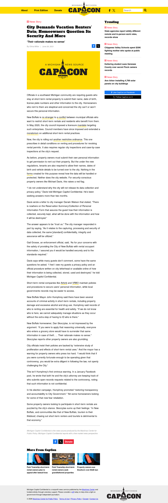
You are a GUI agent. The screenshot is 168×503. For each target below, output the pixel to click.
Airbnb (64, 282)
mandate (81, 125)
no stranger (48, 117)
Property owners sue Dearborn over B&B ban (87, 468)
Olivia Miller (34, 46)
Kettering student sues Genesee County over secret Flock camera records (121, 67)
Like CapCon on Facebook (123, 92)
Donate (58, 10)
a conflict (61, 117)
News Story (35, 21)
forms (30, 173)
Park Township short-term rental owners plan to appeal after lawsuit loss (38, 470)
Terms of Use (64, 499)
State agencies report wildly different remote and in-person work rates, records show (122, 34)
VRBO (75, 282)
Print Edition (41, 10)
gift (73, 492)
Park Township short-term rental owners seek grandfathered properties (63, 470)
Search (145, 10)
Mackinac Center (88, 489)
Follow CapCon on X (124, 97)
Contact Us (94, 499)
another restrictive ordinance (67, 139)
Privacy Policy (76, 499)
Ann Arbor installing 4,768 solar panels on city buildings (120, 82)
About (24, 10)
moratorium (33, 133)
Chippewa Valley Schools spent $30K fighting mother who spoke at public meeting (123, 50)
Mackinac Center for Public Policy (45, 499)
